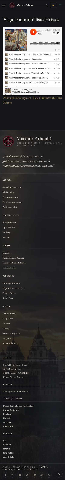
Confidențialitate (13, 469)
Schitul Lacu (8, 298)
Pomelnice (8, 426)
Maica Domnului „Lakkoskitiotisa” (18, 406)
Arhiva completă (10, 206)
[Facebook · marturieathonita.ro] (5, 475)
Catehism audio (9, 267)
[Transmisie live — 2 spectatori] (60, 5)
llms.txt (6, 449)
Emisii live (7, 252)
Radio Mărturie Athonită (13, 257)
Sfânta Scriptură (11, 410)
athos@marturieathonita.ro (16, 391)
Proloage (7, 232)
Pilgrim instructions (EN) (14, 288)
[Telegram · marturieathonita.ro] (34, 475)
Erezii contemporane (12, 201)
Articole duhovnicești (12, 187)
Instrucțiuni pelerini (11, 283)
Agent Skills (8, 457)
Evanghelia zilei (9, 222)
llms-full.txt (8, 453)
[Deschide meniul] (4, 5)
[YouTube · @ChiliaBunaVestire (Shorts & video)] (20, 475)
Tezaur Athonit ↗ (10, 343)
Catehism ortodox (10, 197)
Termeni (44, 467)
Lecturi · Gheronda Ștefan (14, 262)
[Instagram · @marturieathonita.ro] (12, 475)
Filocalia (7, 418)
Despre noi (8, 318)
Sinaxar (6, 237)
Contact (6, 323)
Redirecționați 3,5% (11, 333)
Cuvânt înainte (9, 313)
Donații (6, 328)
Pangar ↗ (7, 338)
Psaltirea (7, 414)
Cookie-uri (32, 469)
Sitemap (7, 444)
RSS (5, 440)
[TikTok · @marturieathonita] (27, 475)
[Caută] (46, 5)
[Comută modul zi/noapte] (59, 474)
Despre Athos (9, 293)
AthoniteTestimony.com (17, 98)
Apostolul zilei (9, 227)
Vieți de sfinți (8, 192)
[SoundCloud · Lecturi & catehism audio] (41, 475)
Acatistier (7, 422)
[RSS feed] (49, 475)
